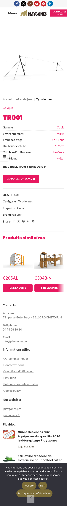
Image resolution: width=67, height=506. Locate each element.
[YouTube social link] (37, 4)
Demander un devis (19, 178)
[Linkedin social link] (50, 4)
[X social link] (23, 4)
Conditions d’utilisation (18, 371)
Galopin (8, 107)
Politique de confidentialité (20, 384)
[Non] (30, 499)
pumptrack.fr (11, 415)
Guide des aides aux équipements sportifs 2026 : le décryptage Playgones (40, 436)
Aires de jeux (24, 99)
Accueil (7, 99)
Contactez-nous (13, 365)
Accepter (29, 485)
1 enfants (58, 152)
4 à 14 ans (58, 139)
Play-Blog (9, 377)
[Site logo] (33, 12)
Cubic (60, 127)
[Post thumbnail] (9, 439)
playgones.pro (12, 408)
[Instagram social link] (30, 4)
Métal (60, 158)
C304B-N (43, 278)
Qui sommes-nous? (15, 358)
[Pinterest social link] (43, 4)
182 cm (59, 146)
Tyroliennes (44, 99)
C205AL (10, 278)
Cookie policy (12, 390)
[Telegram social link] (33, 221)
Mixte (60, 133)
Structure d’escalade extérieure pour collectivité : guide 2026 (40, 460)
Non (42, 485)
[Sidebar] (4, 156)
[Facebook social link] (17, 4)
